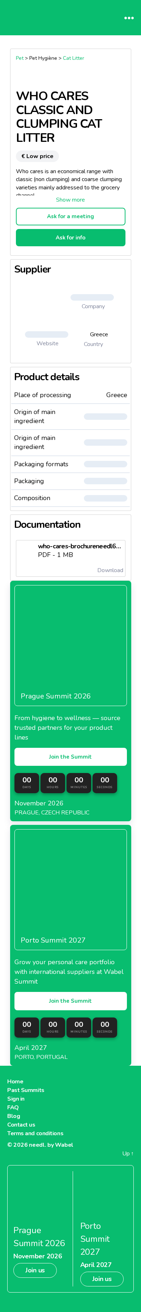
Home (15, 1082)
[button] (70, 200)
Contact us (21, 1125)
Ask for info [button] (70, 237)
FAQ (13, 1107)
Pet (20, 58)
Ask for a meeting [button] (70, 216)
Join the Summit (70, 756)
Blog (13, 1116)
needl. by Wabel (51, 1145)
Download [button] (109, 570)
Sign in (16, 1099)
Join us (35, 1270)
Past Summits (25, 1090)
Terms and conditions (35, 1133)
